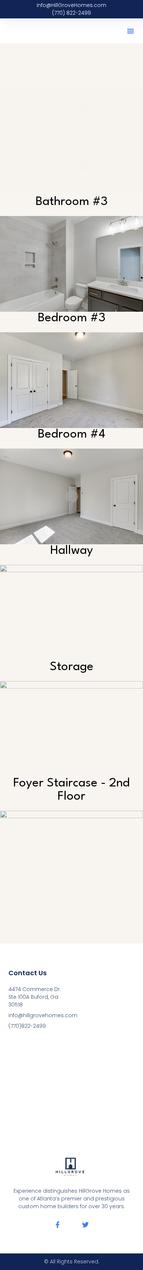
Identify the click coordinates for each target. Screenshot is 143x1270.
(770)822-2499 (27, 1026)
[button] (130, 30)
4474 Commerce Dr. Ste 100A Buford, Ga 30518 (34, 997)
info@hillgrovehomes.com (37, 1015)
